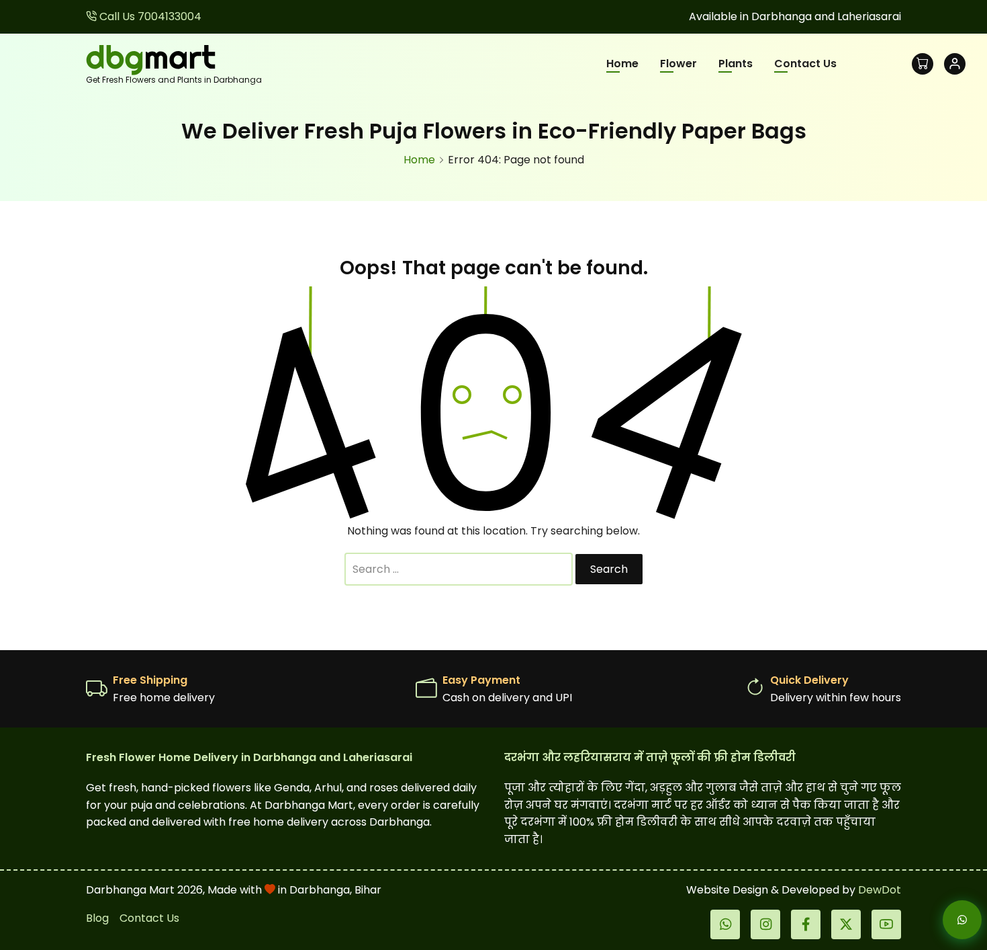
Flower (678, 63)
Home (622, 63)
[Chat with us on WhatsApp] (951, 919)
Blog (97, 918)
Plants (735, 63)
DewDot (879, 890)
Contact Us (805, 63)
